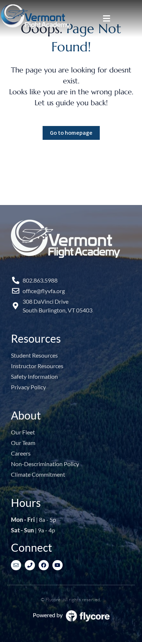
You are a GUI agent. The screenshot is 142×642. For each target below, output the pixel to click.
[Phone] (30, 565)
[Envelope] (16, 565)
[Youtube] (57, 565)
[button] (106, 18)
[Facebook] (44, 565)
